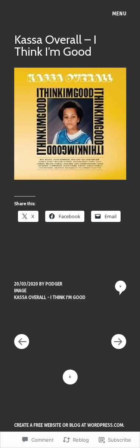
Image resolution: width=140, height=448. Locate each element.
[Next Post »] (98, 319)
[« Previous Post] (42, 319)
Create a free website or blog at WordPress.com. (69, 425)
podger (54, 284)
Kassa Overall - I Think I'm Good (49, 297)
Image (20, 290)
